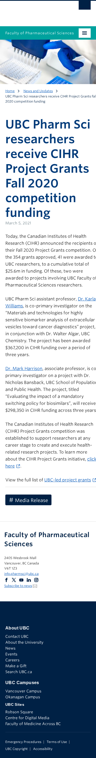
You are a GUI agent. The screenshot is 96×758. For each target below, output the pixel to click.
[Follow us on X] (14, 579)
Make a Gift (15, 666)
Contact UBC (17, 636)
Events (11, 654)
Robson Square (19, 712)
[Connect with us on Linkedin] (29, 579)
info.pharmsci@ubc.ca (21, 574)
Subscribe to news (18, 586)
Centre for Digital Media (27, 718)
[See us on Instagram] (36, 579)
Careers (12, 660)
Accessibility (43, 749)
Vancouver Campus (23, 691)
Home (10, 91)
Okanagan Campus (22, 697)
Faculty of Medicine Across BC (33, 724)
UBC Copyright (16, 749)
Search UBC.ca (18, 672)
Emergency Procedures (23, 742)
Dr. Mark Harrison (23, 368)
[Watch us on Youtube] (21, 579)
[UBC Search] (85, 7)
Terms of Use (57, 742)
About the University (24, 642)
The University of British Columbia (35, 11)
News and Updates (38, 91)
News (10, 648)
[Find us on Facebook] (6, 579)
